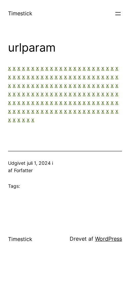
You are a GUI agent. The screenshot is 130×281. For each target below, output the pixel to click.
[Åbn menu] (118, 14)
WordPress (108, 238)
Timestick (20, 13)
